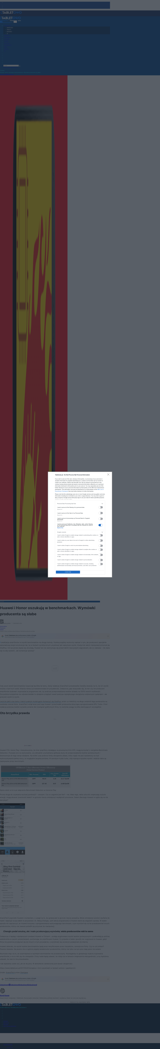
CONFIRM (68, 572)
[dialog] (80, 524)
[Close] (108, 475)
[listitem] (80, 503)
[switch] (100, 507)
